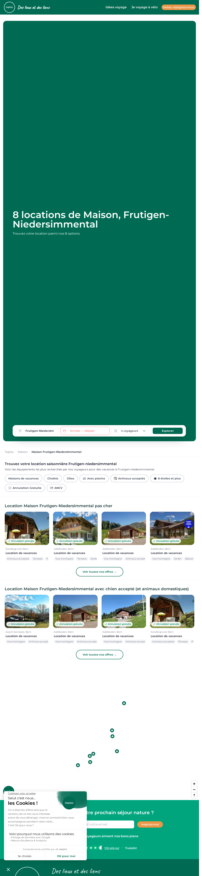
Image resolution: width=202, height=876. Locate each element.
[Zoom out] (194, 789)
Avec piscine (96, 478)
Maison (23, 452)
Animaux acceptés (131, 478)
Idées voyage (116, 7)
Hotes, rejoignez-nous (178, 7)
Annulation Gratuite (27, 488)
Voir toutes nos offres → (100, 572)
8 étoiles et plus (169, 478)
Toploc (9, 452)
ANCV (58, 488)
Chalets (52, 478)
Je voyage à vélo (144, 7)
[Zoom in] (194, 784)
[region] (101, 736)
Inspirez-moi (150, 824)
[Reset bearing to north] (194, 795)
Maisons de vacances (23, 478)
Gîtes (70, 478)
